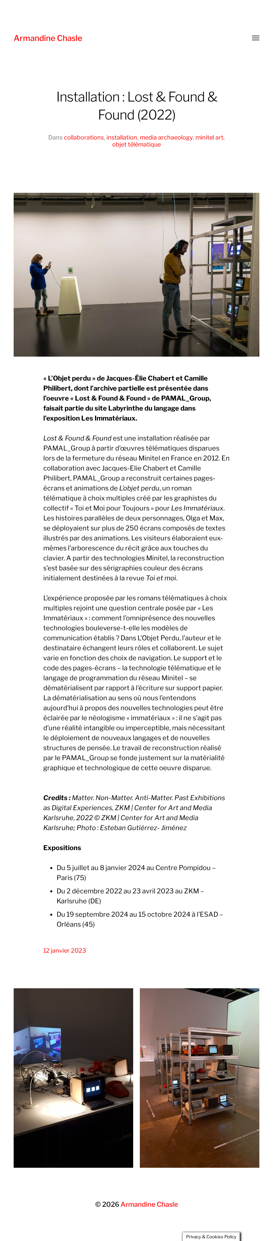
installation (122, 137)
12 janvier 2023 (64, 950)
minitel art (209, 137)
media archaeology (166, 137)
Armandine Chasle (48, 38)
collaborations (84, 137)
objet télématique (136, 144)
